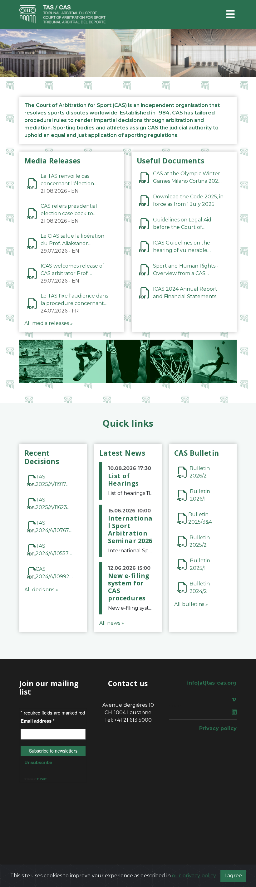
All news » (111, 623)
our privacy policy (194, 876)
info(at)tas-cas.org (212, 683)
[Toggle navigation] (230, 14)
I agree (233, 876)
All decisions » (41, 590)
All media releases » (48, 323)
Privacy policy (218, 728)
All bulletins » (191, 604)
